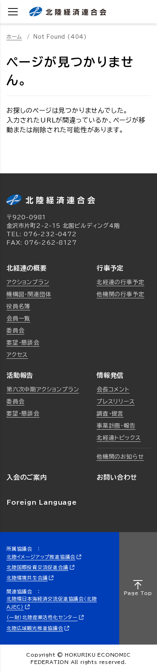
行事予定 (110, 268)
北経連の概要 (26, 268)
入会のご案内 (26, 477)
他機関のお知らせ (120, 457)
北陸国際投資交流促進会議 (37, 567)
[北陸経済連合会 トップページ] (67, 12)
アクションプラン (27, 282)
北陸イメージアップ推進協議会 (40, 556)
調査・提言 (110, 413)
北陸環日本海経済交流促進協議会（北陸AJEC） (51, 602)
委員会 (15, 330)
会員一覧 (18, 318)
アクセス (17, 355)
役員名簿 (18, 306)
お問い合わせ (117, 477)
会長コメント (113, 389)
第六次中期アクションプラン (42, 389)
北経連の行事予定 (120, 282)
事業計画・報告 (116, 426)
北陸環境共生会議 (27, 577)
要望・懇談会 (22, 342)
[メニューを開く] (12, 11)
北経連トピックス (118, 438)
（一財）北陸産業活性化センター (42, 617)
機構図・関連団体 (28, 294)
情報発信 (110, 375)
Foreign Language (41, 502)
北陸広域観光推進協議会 (34, 628)
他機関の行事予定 (120, 294)
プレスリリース (116, 401)
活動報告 (19, 375)
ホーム (14, 37)
